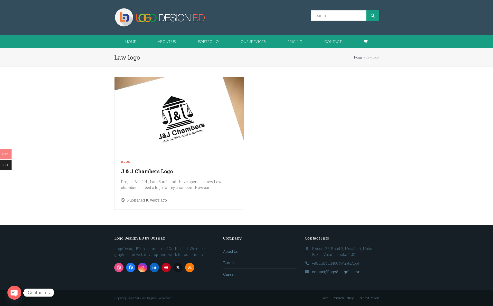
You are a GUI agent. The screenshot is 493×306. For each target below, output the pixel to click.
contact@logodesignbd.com (337, 271)
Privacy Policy (343, 298)
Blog (125, 162)
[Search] (372, 15)
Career (229, 274)
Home (358, 57)
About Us (230, 251)
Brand (228, 262)
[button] (365, 41)
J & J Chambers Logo (147, 171)
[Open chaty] (14, 293)
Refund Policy (369, 298)
